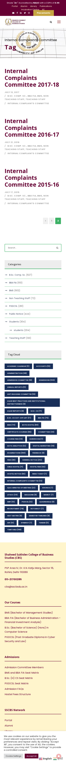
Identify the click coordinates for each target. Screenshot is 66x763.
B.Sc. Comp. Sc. (17, 95)
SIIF (10, 522)
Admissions (47, 380)
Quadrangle (46, 502)
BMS (39, 95)
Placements (43, 12)
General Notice (32, 460)
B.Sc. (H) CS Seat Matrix (19, 678)
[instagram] (29, 12)
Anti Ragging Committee (21, 394)
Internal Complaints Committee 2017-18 (32, 77)
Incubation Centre (30, 9)
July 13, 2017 (12, 92)
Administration (17, 373)
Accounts (43, 366)
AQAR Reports (15, 411)
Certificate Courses (19, 432)
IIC (43, 9)
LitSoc (12, 494)
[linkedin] (21, 12)
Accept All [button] (32, 756)
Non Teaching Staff (19, 298)
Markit (49, 494)
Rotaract (37, 508)
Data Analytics (16, 446)
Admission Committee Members (24, 667)
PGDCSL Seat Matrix (17, 683)
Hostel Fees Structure (18, 694)
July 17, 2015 (12, 192)
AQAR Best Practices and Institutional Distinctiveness (26, 402)
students (18, 330)
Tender (44, 522)
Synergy (26, 522)
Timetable (14, 529)
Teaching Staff (35, 99)
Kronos (47, 487)
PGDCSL (13, 306)
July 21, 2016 (12, 142)
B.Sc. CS (36, 411)
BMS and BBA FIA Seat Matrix (22, 672)
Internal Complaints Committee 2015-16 (32, 177)
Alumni (24, 6)
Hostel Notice (16, 474)
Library (33, 6)
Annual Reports (16, 387)
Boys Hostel (30, 425)
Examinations (16, 453)
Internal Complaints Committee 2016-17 (32, 127)
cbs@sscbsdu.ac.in (16, 586)
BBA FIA (32, 95)
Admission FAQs (14, 689)
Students (14, 321)
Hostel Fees (37, 467)
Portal (15, 6)
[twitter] (25, 12)
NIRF (11, 502)
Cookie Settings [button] (13, 756)
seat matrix (14, 515)
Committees (46, 432)
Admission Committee (19, 380)
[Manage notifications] (58, 756)
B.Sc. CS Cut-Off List (19, 418)
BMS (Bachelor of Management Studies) (29, 612)
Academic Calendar (18, 366)
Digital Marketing (43, 446)
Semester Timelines (39, 515)
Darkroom (36, 439)
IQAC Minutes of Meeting (21, 487)
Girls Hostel (15, 467)
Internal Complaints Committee (28, 103)
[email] (13, 12)
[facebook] (17, 12)
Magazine (30, 494)
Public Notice (16, 313)
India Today (39, 474)
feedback (38, 453)
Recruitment (15, 508)
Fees (11, 460)
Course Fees (15, 439)
